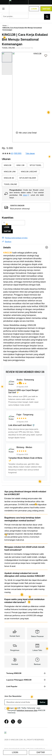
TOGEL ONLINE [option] (10, 184)
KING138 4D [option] (9, 178)
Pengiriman (14, 650)
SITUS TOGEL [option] (35, 165)
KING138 (7, 253)
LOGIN (6, 227)
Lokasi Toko (37, 650)
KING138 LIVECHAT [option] (29, 172)
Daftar (46, 9)
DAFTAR (7, 231)
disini (25, 195)
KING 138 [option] (20, 165)
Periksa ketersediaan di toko (16, 238)
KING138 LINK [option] (10, 172)
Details (7, 247)
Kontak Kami (15, 636)
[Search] (47, 17)
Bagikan (8, 242)
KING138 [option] (7, 165)
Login (34, 9)
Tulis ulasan (30, 153)
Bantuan (37, 664)
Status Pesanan (37, 636)
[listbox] (26, 175)
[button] (13, 89)
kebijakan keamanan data (27, 710)
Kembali (14, 664)
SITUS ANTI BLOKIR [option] (27, 178)
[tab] (26, 247)
